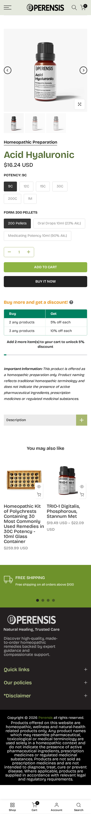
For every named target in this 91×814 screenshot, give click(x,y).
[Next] (83, 70)
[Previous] (7, 70)
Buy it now (45, 281)
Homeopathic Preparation (30, 142)
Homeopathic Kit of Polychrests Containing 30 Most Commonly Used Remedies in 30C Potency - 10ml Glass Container (24, 523)
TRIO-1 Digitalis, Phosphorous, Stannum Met (63, 511)
